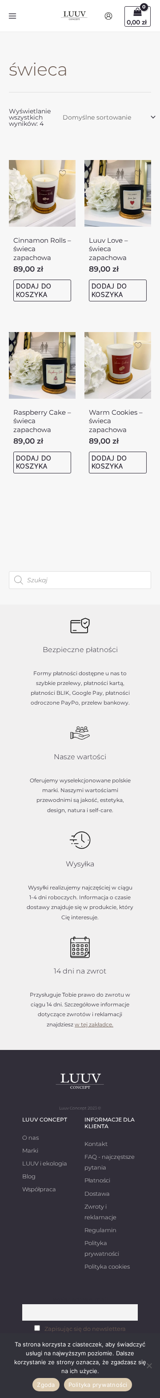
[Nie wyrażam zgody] (148, 1365)
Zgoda (46, 1384)
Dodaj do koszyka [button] (34, 290)
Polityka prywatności (98, 1384)
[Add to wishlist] (62, 173)
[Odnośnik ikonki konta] (108, 16)
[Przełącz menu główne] (12, 16)
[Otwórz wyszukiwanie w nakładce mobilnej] (80, 580)
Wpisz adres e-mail (80, 1299)
